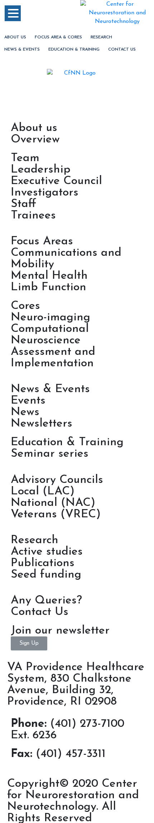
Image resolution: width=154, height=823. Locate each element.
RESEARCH (101, 37)
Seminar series (49, 454)
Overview (35, 139)
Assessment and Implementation (53, 357)
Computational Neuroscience (50, 334)
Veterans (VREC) (56, 514)
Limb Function (48, 287)
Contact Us (122, 49)
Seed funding (46, 574)
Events (28, 400)
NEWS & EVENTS (22, 49)
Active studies (47, 552)
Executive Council (56, 181)
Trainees (33, 215)
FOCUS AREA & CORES (58, 37)
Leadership (41, 169)
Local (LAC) (42, 491)
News (25, 412)
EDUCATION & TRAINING (74, 49)
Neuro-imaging (50, 317)
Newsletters (41, 423)
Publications (42, 563)
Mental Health (49, 276)
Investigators (44, 192)
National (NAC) (53, 503)
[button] (29, 643)
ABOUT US (15, 37)
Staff (23, 204)
